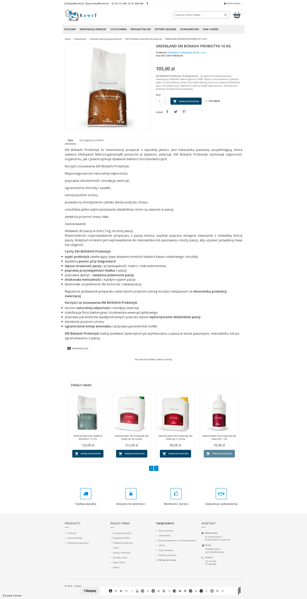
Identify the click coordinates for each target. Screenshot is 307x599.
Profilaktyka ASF (140, 29)
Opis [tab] (70, 140)
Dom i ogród (210, 29)
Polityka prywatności (122, 542)
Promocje (71, 533)
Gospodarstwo (189, 29)
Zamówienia (164, 535)
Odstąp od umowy (167, 560)
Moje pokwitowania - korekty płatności (176, 540)
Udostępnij (167, 112)
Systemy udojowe (165, 29)
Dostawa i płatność (121, 533)
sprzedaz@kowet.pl (214, 552)
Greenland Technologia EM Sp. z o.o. (187, 52)
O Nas (115, 547)
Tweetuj (175, 112)
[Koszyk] (237, 14)
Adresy (161, 545)
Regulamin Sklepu (121, 537)
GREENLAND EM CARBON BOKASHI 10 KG (87, 437)
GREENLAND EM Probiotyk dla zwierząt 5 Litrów (175, 437)
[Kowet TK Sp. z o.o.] (93, 15)
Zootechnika (118, 29)
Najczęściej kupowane (78, 542)
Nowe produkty (74, 537)
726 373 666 (120, 3)
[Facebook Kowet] (147, 3)
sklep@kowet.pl (212, 548)
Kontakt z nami (119, 557)
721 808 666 (136, 3)
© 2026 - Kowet (73, 585)
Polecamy (70, 29)
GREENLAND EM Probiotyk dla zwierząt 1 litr (219, 437)
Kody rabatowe (165, 550)
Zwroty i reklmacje (121, 552)
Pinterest (184, 112)
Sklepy (115, 567)
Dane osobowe (165, 530)
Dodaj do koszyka (186, 101)
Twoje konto (165, 523)
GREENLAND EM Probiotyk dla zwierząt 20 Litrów (132, 437)
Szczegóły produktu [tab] (91, 140)
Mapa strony (118, 562)
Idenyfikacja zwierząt (93, 29)
